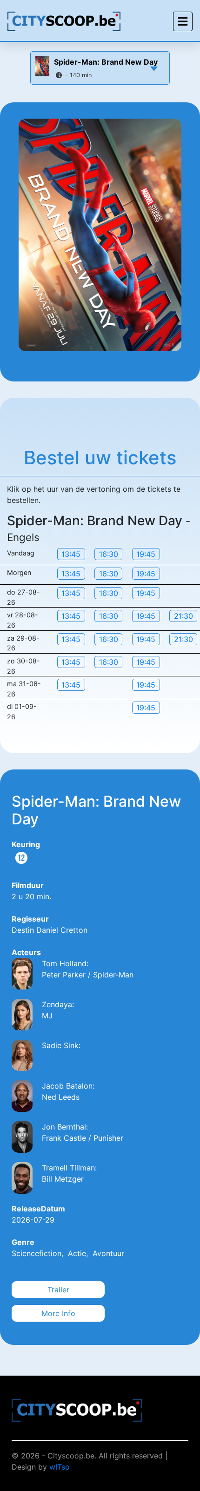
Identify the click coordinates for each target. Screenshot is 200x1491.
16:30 (108, 554)
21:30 (183, 616)
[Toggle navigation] (183, 21)
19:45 (145, 554)
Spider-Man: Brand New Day (106, 62)
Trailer (58, 1289)
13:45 (70, 554)
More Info (58, 1313)
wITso (59, 1466)
